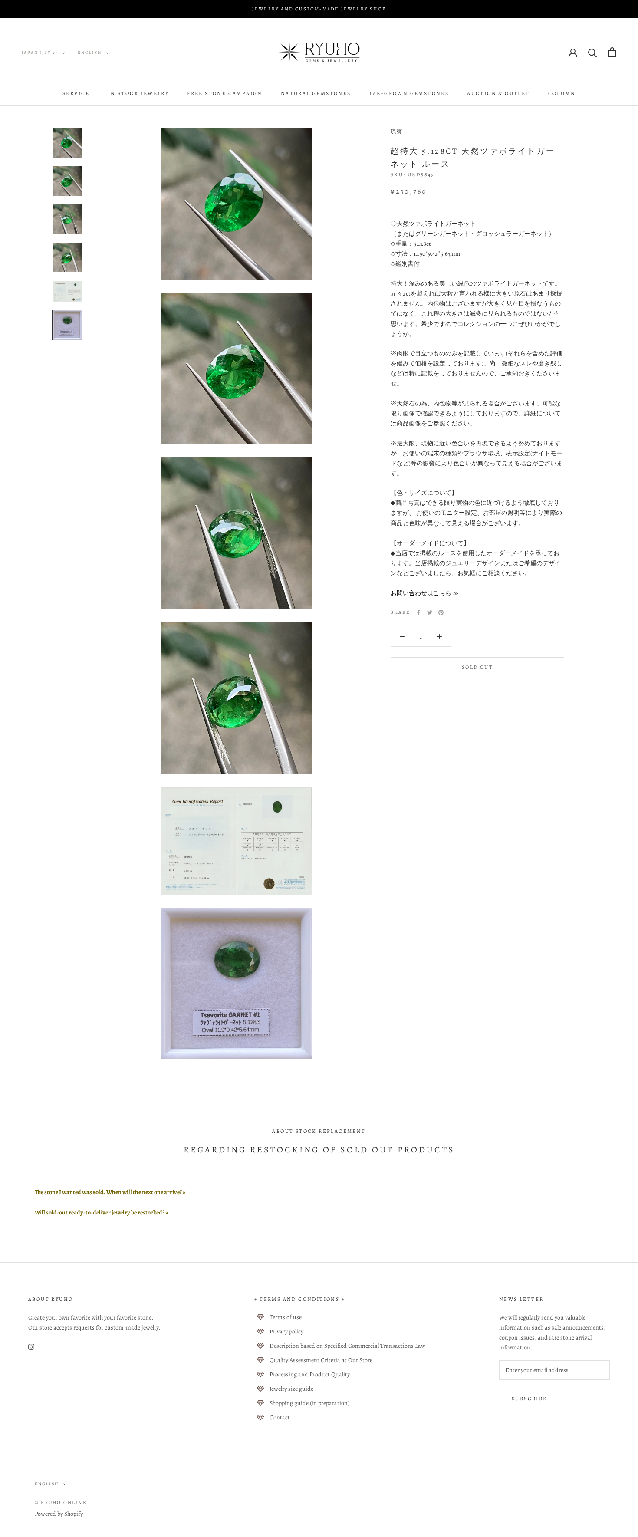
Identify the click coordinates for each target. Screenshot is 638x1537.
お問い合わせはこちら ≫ (425, 593)
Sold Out (477, 666)
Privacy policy (286, 1331)
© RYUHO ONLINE (61, 1502)
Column (562, 93)
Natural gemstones (316, 93)
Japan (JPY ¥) (40, 52)
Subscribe (529, 1398)
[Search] (592, 52)
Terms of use (286, 1317)
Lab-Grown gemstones (409, 93)
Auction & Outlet (498, 93)
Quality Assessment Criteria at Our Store (321, 1360)
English (90, 52)
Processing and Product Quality (310, 1374)
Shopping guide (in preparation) (309, 1403)
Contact (280, 1417)
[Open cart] (612, 52)
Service (76, 93)
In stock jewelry (138, 93)
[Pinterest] (441, 612)
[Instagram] (31, 1346)
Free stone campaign (225, 93)
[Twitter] (429, 612)
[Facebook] (418, 612)
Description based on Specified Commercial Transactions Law (347, 1346)
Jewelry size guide (291, 1389)
